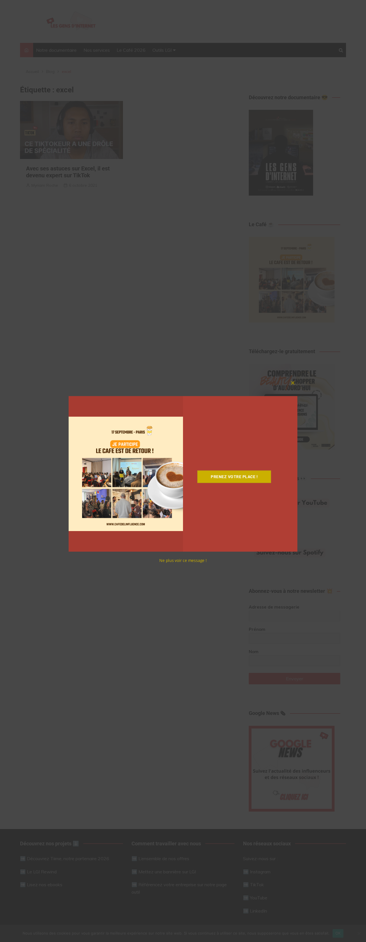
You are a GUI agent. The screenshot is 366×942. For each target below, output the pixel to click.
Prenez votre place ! (234, 476)
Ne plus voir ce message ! (183, 560)
